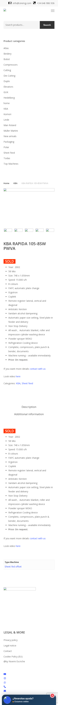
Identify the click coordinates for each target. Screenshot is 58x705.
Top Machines (11, 163)
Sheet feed (9, 152)
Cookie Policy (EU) (13, 656)
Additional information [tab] (29, 414)
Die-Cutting (9, 75)
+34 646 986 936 (45, 3)
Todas (7, 158)
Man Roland (10, 125)
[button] (52, 10)
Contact (8, 651)
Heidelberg (9, 97)
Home (6, 183)
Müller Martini (11, 130)
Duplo (7, 81)
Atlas (6, 48)
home (7, 103)
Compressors (11, 64)
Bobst (7, 59)
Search (47, 25)
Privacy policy (11, 640)
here (18, 376)
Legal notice (10, 645)
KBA (6, 108)
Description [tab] (29, 407)
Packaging (9, 141)
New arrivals (10, 136)
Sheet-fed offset (13, 566)
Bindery (7, 53)
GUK (6, 92)
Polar (6, 147)
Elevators (8, 86)
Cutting (7, 70)
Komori (7, 114)
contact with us (38, 368)
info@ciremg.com (22, 3)
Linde (6, 119)
